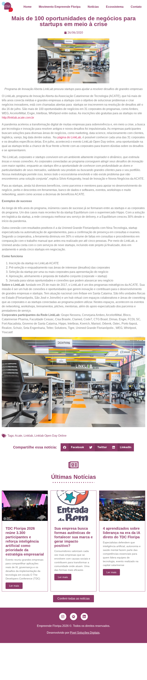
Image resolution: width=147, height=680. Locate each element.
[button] (74, 447)
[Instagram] (62, 616)
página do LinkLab (69, 137)
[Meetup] (73, 616)
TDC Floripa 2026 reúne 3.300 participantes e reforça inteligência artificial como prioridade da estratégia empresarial (25, 541)
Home (27, 6)
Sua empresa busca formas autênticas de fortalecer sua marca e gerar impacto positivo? (73, 537)
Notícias (93, 6)
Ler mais (14, 585)
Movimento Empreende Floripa (59, 6)
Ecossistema (115, 6)
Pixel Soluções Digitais (84, 632)
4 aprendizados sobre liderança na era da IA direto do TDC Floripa (121, 532)
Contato (136, 6)
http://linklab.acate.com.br (18, 117)
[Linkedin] (84, 616)
